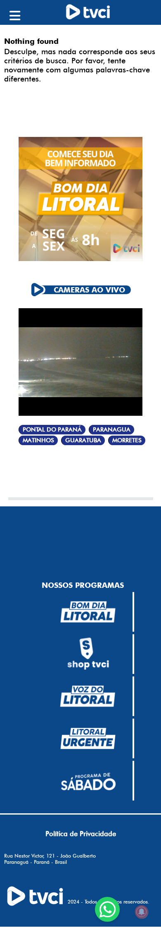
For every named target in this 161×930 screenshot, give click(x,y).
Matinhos (38, 440)
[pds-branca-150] (88, 780)
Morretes (127, 440)
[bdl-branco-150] (88, 611)
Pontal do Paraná (52, 429)
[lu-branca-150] (88, 738)
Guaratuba (83, 440)
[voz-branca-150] (88, 696)
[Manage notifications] (141, 911)
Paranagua (111, 429)
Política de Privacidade (80, 833)
